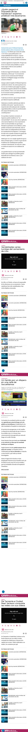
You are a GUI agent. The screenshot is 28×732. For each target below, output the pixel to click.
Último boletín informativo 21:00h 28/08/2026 (17, 224)
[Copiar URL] (14, 262)
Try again (14, 264)
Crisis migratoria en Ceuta (19, 0)
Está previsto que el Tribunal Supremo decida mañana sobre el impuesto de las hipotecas (12, 49)
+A (23, 44)
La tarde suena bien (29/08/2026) (17, 165)
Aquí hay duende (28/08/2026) (16, 179)
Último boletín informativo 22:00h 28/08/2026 (17, 195)
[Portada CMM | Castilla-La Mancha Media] (5, 3)
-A (25, 44)
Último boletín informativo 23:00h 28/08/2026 (17, 187)
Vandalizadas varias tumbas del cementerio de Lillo (16, 209)
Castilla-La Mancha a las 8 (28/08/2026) (15, 216)
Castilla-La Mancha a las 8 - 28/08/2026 (15, 202)
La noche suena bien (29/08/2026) (17, 172)
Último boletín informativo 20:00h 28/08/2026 (17, 231)
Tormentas (10, 0)
